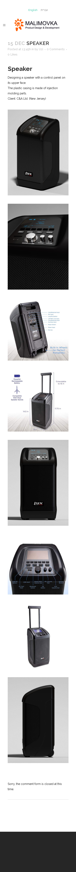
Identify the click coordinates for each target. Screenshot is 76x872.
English (32, 10)
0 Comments (56, 49)
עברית (44, 10)
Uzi (41, 49)
